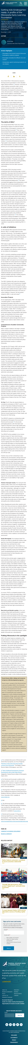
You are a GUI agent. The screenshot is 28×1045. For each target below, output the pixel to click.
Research (16, 990)
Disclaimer (14, 1035)
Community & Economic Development (10, 831)
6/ (1, 803)
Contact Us (5, 995)
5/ (1, 800)
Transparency (14, 1042)
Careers (16, 995)
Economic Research (7, 1000)
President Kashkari (7, 997)
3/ (1, 779)
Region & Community (6, 834)
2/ (1, 770)
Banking (16, 992)
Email (5, 929)
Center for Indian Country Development (12, 940)
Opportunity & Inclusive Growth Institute (14, 943)
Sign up (9, 948)
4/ (1, 790)
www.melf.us (17, 811)
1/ (1, 760)
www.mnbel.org (5, 797)
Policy (3, 993)
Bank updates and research (13, 937)
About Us (4, 990)
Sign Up (20, 1015)
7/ (1, 814)
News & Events (18, 993)
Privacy (14, 1040)
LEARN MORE (6, 982)
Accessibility (14, 1037)
